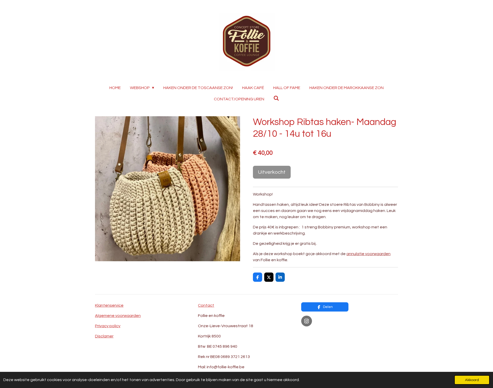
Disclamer (104, 336)
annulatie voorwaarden (368, 254)
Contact (206, 305)
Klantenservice (109, 305)
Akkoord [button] (472, 380)
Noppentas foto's (318, 334)
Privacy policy (107, 326)
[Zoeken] (276, 98)
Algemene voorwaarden (118, 316)
